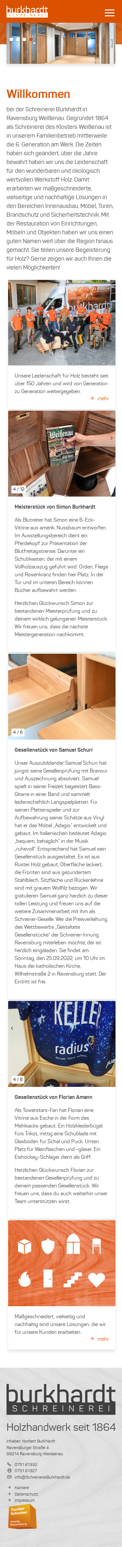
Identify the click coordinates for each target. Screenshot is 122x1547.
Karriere (21, 1487)
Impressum (24, 1500)
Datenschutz (26, 1494)
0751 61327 (25, 1470)
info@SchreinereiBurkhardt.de (42, 1477)
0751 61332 (25, 1464)
